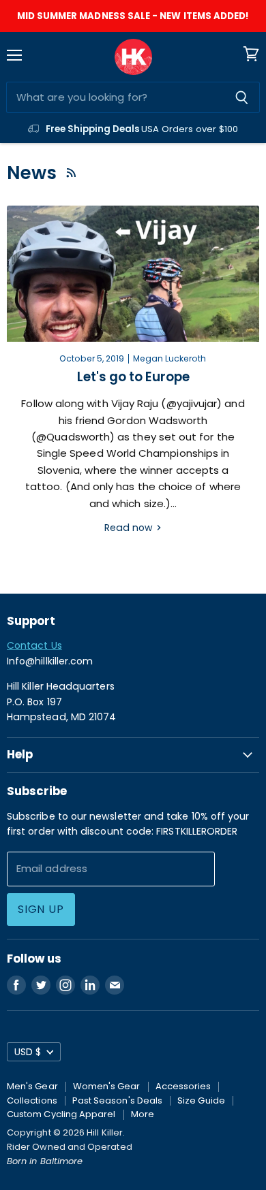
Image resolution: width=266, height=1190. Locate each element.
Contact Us (34, 645)
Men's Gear (32, 1086)
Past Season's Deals (117, 1100)
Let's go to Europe (133, 377)
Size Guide (201, 1100)
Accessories (183, 1086)
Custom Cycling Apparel (61, 1114)
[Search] (242, 97)
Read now (130, 527)
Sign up (41, 909)
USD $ (27, 1052)
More (142, 1114)
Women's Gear (107, 1086)
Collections (32, 1100)
